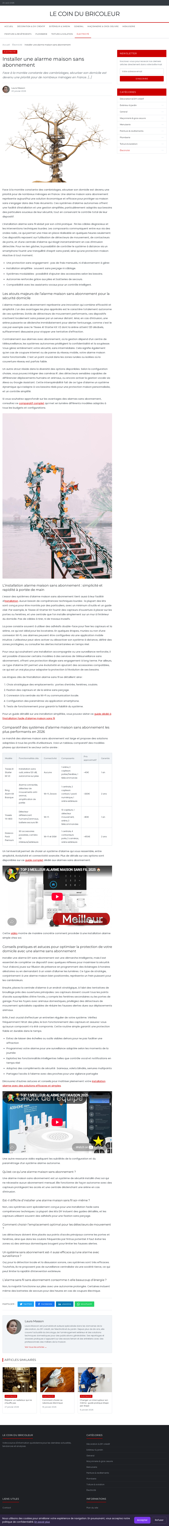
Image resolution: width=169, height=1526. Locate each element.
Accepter (142, 1520)
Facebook (46, 1304)
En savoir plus (42, 1522)
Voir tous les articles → (36, 1347)
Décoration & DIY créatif (31, 26)
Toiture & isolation (62, 34)
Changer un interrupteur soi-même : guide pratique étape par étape (94, 1403)
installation (11, 601)
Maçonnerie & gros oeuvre (102, 26)
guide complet (34, 860)
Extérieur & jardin (59, 26)
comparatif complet (31, 403)
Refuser (159, 1520)
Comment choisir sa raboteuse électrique (52, 1401)
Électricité (83, 34)
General (79, 26)
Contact (6, 1507)
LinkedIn (66, 1304)
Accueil (8, 26)
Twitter (27, 1304)
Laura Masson (34, 1321)
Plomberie (41, 34)
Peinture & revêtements (18, 34)
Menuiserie (128, 26)
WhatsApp (86, 1304)
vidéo (14, 933)
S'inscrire (142, 78)
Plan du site (92, 1507)
